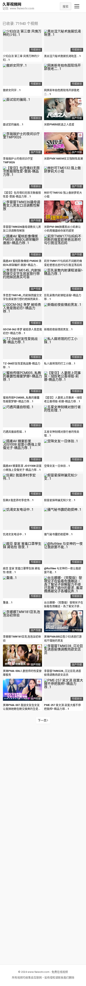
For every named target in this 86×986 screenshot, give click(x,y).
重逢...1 (7, 602)
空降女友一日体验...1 (57, 465)
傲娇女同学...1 (11, 90)
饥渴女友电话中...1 (14, 534)
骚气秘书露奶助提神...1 (58, 534)
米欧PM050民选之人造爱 (59, 124)
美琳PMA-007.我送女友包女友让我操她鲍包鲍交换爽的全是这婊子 (22, 708)
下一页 (42, 720)
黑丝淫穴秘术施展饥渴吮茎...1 (62, 56)
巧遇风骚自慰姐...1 (14, 431)
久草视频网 (12, 4)
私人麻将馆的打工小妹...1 (59, 363)
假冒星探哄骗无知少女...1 (59, 500)
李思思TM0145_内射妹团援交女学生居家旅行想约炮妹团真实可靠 (22, 299)
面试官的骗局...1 (13, 124)
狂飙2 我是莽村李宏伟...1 (18, 500)
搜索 (65, 6)
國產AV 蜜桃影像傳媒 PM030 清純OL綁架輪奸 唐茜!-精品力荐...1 (22, 264)
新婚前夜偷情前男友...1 (58, 329)
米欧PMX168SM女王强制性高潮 (63, 158)
